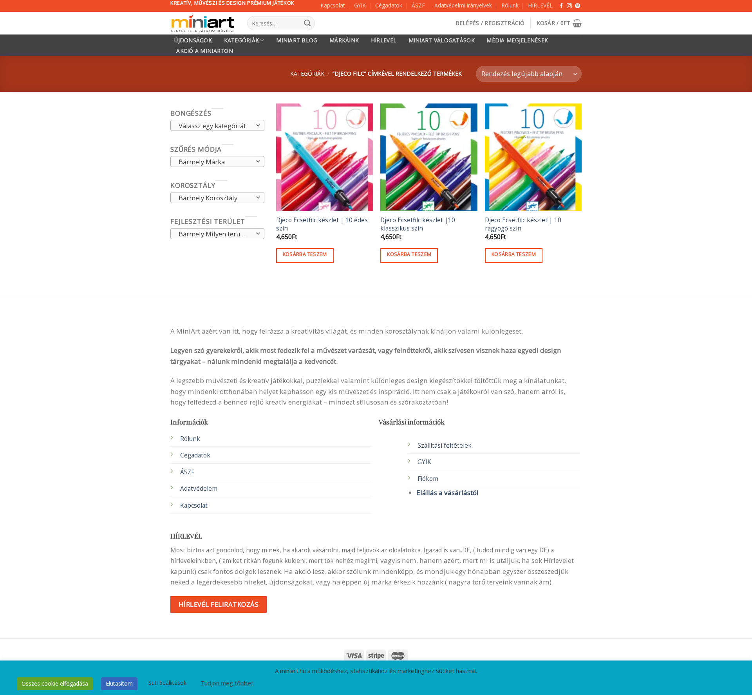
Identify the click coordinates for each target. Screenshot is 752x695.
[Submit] (307, 23)
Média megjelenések (517, 40)
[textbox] (215, 126)
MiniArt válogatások (442, 40)
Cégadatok (388, 5)
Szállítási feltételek (445, 445)
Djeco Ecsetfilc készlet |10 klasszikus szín (417, 224)
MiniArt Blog (296, 40)
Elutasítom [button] (119, 683)
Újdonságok (193, 40)
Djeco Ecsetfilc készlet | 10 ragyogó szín (523, 224)
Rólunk (510, 5)
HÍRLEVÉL (540, 5)
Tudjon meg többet (227, 683)
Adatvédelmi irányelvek (463, 5)
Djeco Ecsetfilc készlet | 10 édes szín (322, 224)
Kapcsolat (332, 5)
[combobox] (217, 125)
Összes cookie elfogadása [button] (55, 683)
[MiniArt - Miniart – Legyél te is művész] (202, 23)
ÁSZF (418, 5)
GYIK (360, 5)
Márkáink (344, 40)
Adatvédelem (198, 489)
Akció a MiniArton (204, 51)
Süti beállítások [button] (167, 682)
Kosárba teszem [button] (305, 254)
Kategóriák (241, 40)
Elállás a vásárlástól (447, 492)
